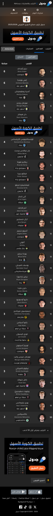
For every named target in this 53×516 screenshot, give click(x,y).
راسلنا (14, 498)
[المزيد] (3, 3)
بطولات (25, 13)
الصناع (20, 57)
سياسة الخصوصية (25, 502)
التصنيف (14, 13)
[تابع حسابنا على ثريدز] (30, 507)
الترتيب (48, 49)
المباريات (29, 49)
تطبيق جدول (46, 498)
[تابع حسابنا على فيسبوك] (20, 507)
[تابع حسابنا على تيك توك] (25, 507)
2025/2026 (9, 49)
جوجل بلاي (16, 492)
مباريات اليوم (38, 13)
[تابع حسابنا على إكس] (35, 507)
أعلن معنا (6, 498)
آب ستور (33, 492)
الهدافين (39, 49)
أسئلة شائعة (24, 498)
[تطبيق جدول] (26, 36)
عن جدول (35, 498)
